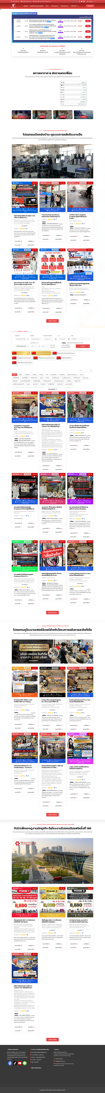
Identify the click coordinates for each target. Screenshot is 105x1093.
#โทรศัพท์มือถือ (30, 926)
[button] (8, 10)
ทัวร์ (47, 6)
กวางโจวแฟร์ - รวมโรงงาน (38, 1055)
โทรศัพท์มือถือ (51, 384)
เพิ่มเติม (85, 277)
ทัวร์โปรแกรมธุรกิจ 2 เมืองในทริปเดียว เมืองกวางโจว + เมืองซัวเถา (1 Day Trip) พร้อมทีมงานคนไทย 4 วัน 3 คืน (42, 20)
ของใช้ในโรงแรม (55, 378)
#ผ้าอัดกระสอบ (17, 224)
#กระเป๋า (15, 223)
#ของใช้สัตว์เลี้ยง (45, 929)
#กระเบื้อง (30, 220)
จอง (88, 21)
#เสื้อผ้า (15, 220)
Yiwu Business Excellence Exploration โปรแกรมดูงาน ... (51, 216)
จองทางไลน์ (17, 241)
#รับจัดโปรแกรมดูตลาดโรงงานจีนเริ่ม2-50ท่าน (51, 293)
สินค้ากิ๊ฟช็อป (25, 378)
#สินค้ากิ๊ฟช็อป (27, 223)
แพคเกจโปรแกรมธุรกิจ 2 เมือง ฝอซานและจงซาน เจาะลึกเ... (52, 767)
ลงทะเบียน (90, 6)
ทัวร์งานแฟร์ (54, 6)
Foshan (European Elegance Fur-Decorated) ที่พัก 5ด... (51, 701)
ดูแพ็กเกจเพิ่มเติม (52, 321)
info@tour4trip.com (26, 1)
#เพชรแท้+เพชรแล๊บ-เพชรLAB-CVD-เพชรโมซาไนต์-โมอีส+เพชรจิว (24, 512)
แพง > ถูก (52, 347)
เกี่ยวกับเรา (74, 6)
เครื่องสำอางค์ (76, 378)
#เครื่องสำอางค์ (72, 430)
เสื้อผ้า (20, 374)
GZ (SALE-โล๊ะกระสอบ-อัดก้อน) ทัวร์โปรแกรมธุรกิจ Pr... (52, 508)
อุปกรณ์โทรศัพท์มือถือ (25, 381)
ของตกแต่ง (27, 374)
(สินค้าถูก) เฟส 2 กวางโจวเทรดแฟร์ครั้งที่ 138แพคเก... (52, 921)
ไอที (47, 374)
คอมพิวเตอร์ (60, 384)
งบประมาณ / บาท (34, 343)
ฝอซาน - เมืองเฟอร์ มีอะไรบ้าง (38, 1057)
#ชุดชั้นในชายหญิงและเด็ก (74, 927)
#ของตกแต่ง (20, 220)
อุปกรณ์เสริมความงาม (59, 381)
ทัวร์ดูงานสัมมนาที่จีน (69, 387)
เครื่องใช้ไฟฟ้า (16, 378)
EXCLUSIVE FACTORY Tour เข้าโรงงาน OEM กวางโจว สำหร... (24, 283)
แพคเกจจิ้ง (35, 384)
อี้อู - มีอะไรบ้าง (35, 1062)
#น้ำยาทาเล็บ (71, 926)
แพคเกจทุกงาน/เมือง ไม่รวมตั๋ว (24, 362)
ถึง (59, 335)
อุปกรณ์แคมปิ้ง (69, 384)
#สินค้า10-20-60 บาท (30, 221)
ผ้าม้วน (49, 387)
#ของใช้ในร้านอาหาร (30, 583)
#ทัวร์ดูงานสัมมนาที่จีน (49, 291)
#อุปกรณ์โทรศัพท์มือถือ (27, 924)
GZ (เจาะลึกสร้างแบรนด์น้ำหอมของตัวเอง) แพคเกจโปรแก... (79, 427)
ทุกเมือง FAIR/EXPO (66, 358)
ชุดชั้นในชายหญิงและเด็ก (18, 384)
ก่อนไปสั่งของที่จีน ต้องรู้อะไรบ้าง (39, 1052)
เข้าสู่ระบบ (91, 1)
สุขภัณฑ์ (34, 374)
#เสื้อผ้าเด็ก (75, 511)
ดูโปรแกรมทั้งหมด (52, 612)
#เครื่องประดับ (57, 929)
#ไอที (33, 220)
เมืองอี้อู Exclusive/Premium (24, 358)
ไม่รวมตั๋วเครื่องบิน (66, 347)
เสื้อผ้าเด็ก (15, 381)
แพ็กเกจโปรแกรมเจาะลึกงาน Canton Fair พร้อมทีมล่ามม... (51, 426)
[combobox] (80, 339)
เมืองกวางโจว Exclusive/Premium (66, 353)
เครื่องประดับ (77, 381)
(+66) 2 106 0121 (15, 1)
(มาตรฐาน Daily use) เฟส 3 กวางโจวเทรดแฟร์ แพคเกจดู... (78, 921)
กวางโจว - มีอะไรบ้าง (36, 1059)
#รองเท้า (26, 224)
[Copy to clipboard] (52, 161)
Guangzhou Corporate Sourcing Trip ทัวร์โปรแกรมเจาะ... (23, 427)
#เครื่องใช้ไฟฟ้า (21, 223)
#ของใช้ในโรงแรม (31, 224)
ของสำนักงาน (54, 374)
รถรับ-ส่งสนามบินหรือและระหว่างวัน (72, 342)
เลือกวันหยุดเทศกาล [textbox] (21, 346)
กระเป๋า (81, 374)
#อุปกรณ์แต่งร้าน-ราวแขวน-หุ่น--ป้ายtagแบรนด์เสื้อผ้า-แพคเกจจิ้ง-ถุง (51, 289)
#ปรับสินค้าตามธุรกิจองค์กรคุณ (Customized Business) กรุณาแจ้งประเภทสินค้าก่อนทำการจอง (79, 288)
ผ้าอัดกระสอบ (34, 378)
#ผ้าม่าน (22, 224)
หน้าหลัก (26, 6)
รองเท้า (47, 378)
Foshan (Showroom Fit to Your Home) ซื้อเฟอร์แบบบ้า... (80, 574)
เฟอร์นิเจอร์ (62, 374)
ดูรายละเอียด (31, 245)
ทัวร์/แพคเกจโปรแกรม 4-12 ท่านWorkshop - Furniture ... (23, 767)
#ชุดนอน (82, 927)
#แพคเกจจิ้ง (78, 430)
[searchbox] (80, 339)
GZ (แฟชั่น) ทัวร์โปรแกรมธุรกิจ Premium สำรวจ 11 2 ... (23, 575)
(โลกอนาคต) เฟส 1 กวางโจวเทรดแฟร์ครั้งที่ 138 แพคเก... (24, 921)
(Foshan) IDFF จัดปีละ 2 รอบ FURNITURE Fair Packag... (23, 701)
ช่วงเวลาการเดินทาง (47, 335)
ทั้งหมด (14, 374)
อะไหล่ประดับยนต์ (47, 381)
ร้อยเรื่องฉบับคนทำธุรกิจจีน (37, 6)
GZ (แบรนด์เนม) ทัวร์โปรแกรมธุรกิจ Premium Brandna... (78, 508)
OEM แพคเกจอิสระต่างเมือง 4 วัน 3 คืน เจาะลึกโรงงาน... (24, 217)
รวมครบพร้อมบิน (66, 345)
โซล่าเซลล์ (43, 384)
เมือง (72, 335)
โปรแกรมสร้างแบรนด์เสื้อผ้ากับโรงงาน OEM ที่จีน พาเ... (52, 283)
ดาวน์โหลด (30, 241)
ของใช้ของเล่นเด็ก (57, 387)
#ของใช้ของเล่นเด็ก (82, 511)
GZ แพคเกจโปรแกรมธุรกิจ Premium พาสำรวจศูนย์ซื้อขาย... (24, 508)
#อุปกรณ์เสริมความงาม (84, 926)
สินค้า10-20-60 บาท (72, 374)
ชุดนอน (28, 384)
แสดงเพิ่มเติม (24, 225)
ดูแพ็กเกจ (21, 117)
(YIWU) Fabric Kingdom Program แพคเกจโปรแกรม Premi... (78, 216)
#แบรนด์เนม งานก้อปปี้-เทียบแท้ (75, 516)
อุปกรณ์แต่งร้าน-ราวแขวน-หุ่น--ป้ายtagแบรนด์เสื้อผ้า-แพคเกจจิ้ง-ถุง (29, 387)
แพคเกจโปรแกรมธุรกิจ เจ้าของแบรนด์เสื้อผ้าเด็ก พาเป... (51, 574)
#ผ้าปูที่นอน (75, 221)
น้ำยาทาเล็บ (85, 378)
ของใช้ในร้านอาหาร (66, 378)
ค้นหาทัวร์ (17, 335)
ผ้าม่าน (41, 378)
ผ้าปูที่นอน (69, 381)
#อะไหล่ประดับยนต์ (17, 926)
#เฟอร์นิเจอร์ (23, 221)
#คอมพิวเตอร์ (16, 927)
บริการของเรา (64, 6)
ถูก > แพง (52, 345)
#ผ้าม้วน (79, 221)
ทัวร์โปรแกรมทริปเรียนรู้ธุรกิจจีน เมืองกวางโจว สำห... (79, 284)
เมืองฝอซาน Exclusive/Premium (46, 358)
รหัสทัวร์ (32, 335)
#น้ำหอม (83, 430)
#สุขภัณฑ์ (25, 220)
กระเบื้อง (41, 374)
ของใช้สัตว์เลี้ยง (36, 381)
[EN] (76, 1)
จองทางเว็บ (17, 245)
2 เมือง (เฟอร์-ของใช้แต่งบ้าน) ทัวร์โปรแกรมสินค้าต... (79, 768)
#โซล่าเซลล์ (24, 926)
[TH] (73, 1)
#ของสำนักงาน (17, 221)
